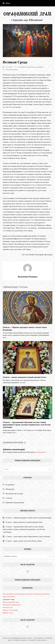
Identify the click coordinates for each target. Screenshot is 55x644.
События (9, 498)
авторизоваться (40, 452)
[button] (6, 3)
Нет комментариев (12, 69)
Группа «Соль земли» (10, 610)
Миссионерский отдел (11, 602)
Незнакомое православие (12, 605)
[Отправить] (50, 469)
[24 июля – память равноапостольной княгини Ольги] (27, 357)
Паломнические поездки (14, 493)
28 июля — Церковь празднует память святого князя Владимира (25, 328)
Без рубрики (22, 67)
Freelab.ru (41, 640)
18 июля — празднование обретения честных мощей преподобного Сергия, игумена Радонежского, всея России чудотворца (26, 425)
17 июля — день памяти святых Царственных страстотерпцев (28, 536)
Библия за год (8, 613)
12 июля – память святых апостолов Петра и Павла (24, 541)
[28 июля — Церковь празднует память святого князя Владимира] (27, 307)
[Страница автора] (27, 268)
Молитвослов (8, 607)
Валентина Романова (27, 276)
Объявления (10, 489)
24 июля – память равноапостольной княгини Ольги (24, 377)
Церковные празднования (35, 67)
